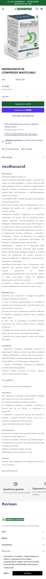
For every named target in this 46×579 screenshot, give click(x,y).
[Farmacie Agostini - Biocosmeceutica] (23, 9)
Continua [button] (27, 573)
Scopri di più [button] (9, 567)
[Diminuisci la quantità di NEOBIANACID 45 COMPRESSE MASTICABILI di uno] (13, 96)
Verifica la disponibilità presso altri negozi (20, 134)
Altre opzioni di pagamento (23, 115)
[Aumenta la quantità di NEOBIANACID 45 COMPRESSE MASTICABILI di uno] (41, 96)
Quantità (5, 96)
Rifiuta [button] (6, 573)
